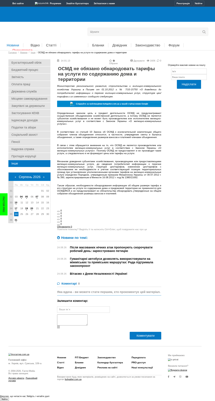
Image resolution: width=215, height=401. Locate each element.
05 (26, 196)
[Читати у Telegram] (176, 376)
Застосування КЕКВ (25, 113)
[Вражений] (58, 216)
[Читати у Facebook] (170, 376)
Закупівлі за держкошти (28, 106)
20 (31, 208)
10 (16, 202)
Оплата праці (20, 84)
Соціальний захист (24, 134)
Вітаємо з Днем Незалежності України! (98, 273)
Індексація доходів (24, 120)
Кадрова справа (22, 149)
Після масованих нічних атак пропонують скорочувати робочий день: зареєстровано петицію (111, 249)
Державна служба (24, 91)
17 (16, 208)
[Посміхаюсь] (58, 214)
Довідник (119, 45)
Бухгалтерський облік (26, 62)
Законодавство (147, 45)
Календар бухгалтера (110, 362)
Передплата (22, 50)
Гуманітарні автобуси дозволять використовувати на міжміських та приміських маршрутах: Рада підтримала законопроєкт (111, 262)
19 (26, 208)
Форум (173, 45)
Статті (51, 45)
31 (16, 220)
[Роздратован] (58, 222)
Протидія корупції (23, 156)
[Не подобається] (58, 224)
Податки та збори (23, 127)
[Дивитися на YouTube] (189, 376)
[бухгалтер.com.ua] (31, 31)
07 (37, 196)
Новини (13, 45)
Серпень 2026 (29, 177)
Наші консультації (142, 367)
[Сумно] (58, 219)
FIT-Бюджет (74, 44)
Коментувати (146, 335)
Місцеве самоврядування (29, 98)
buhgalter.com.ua (73, 379)
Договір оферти (16, 378)
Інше (14, 163)
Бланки (98, 45)
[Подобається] (58, 211)
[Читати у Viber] (182, 376)
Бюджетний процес (24, 70)
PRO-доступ (139, 362)
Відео (35, 45)
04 (21, 196)
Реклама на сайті (107, 367)
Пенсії (15, 142)
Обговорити (64, 226)
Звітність (17, 77)
